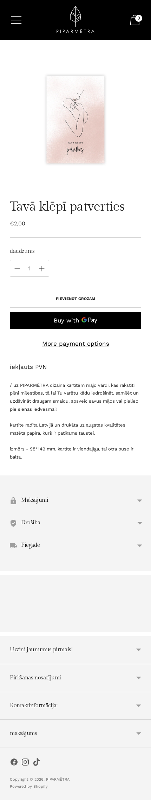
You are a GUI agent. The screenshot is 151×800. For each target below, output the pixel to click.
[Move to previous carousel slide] (9, 626)
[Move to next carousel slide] (141, 626)
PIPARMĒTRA (58, 779)
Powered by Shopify (29, 786)
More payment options (75, 343)
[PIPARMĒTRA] (75, 20)
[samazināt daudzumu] (42, 268)
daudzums (22, 251)
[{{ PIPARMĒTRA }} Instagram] (25, 763)
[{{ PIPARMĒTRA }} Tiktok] (36, 763)
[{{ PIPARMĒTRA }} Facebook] (14, 763)
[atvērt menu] (16, 20)
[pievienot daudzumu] (17, 268)
